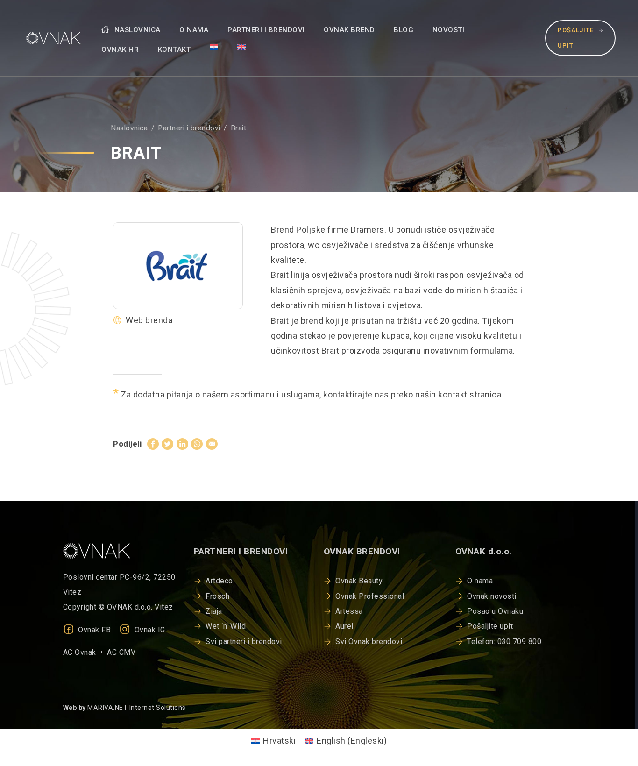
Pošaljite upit (576, 38)
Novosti (448, 30)
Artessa (349, 611)
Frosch (217, 596)
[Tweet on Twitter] (167, 443)
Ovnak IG (148, 629)
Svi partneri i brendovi (244, 641)
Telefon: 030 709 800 (504, 641)
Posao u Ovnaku (495, 611)
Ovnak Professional (369, 596)
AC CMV (121, 652)
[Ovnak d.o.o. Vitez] (51, 38)
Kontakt (174, 49)
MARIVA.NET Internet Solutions (136, 707)
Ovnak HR (120, 49)
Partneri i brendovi (266, 30)
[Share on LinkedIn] (182, 443)
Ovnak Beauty (359, 580)
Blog (403, 30)
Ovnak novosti (492, 596)
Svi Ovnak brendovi (368, 641)
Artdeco (219, 580)
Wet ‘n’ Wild (226, 626)
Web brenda (149, 320)
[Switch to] (214, 46)
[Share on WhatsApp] (197, 443)
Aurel (344, 626)
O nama (193, 30)
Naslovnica (136, 30)
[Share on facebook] (153, 443)
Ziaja (214, 611)
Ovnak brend (349, 30)
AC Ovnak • (85, 652)
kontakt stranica (470, 394)
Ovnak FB (93, 629)
